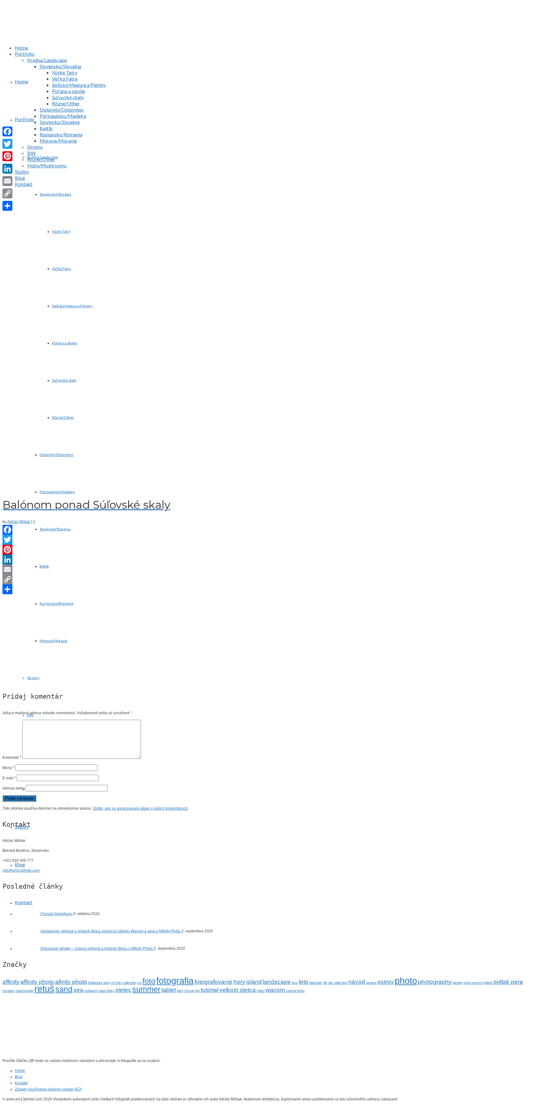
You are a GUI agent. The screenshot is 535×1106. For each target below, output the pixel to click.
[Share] (267, 589)
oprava (371, 982)
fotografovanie (213, 982)
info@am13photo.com (21, 870)
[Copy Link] (267, 579)
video (261, 991)
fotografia (175, 980)
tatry (180, 991)
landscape (277, 982)
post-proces (473, 982)
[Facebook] (267, 530)
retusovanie (24, 991)
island (254, 982)
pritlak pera (508, 982)
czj (139, 982)
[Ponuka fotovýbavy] (28, 914)
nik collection (337, 982)
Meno (8, 768)
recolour (8, 991)
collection (129, 982)
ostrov (385, 982)
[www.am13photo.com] (273, 28)
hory (239, 982)
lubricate (315, 982)
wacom (275, 990)
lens (295, 982)
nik (325, 982)
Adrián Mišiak (18, 522)
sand (63, 989)
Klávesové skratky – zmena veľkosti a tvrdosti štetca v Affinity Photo (97, 948)
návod (356, 982)
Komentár (11, 757)
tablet (168, 990)
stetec (123, 990)
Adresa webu (13, 788)
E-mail (9, 778)
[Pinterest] (267, 550)
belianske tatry (99, 982)
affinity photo (37, 982)
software (90, 991)
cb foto (116, 982)
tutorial (209, 990)
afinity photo (71, 982)
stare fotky (106, 991)
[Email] (267, 569)
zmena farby (295, 991)
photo (406, 980)
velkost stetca (237, 990)
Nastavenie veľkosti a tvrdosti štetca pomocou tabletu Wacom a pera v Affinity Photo (111, 931)
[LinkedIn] (267, 559)
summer (146, 989)
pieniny (458, 982)
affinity (11, 982)
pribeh (488, 982)
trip (197, 991)
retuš (44, 989)
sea (78, 990)
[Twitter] (267, 540)
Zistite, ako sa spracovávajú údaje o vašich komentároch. (141, 808)
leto (303, 982)
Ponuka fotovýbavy (57, 914)
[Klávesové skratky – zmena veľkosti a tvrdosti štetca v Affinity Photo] (28, 948)
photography (435, 982)
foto (148, 981)
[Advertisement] (267, 640)
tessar (189, 991)
